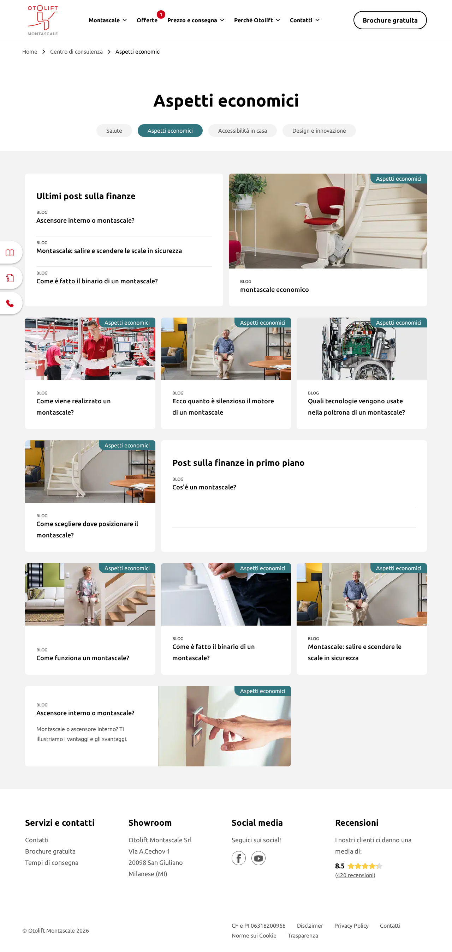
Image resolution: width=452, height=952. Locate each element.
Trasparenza (303, 935)
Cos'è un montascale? (204, 486)
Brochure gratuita (390, 20)
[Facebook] (239, 858)
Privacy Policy (351, 925)
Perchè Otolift (253, 20)
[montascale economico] (328, 221)
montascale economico (274, 289)
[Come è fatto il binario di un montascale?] (226, 594)
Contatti (301, 20)
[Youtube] (258, 858)
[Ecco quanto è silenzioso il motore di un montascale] (226, 349)
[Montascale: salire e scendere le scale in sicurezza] (362, 594)
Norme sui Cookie (254, 935)
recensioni (355, 875)
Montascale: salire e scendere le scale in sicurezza (109, 250)
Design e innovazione (319, 130)
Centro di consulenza (76, 51)
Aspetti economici (170, 130)
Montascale (104, 20)
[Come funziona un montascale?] (90, 594)
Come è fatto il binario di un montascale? (97, 280)
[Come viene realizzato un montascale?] (90, 349)
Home (29, 51)
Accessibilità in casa (242, 130)
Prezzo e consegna (192, 20)
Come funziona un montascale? (82, 657)
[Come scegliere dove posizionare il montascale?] (90, 471)
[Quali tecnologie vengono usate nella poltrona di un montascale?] (362, 349)
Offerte (149, 17)
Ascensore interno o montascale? (85, 220)
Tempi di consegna (51, 862)
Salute (114, 130)
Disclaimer (310, 925)
